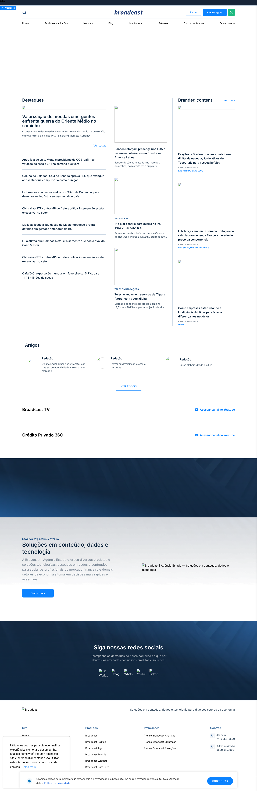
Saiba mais (38, 593)
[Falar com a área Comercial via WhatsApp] (231, 12)
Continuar (220, 780)
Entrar (193, 12)
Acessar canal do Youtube (217, 409)
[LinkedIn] (153, 673)
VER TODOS (129, 386)
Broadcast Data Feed (97, 766)
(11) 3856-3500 (225, 738)
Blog (110, 23)
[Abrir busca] (57, 12)
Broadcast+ (92, 735)
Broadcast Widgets (96, 760)
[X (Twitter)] (103, 673)
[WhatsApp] (128, 673)
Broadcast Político (95, 741)
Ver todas (100, 145)
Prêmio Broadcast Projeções (160, 748)
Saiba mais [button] (29, 766)
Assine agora (214, 12)
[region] (128, 780)
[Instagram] (116, 673)
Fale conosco (227, 23)
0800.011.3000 (225, 749)
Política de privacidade (57, 783)
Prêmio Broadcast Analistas (159, 735)
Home (25, 23)
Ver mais (229, 100)
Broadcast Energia (95, 754)
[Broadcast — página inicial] (30, 709)
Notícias (88, 23)
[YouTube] (141, 673)
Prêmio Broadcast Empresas (160, 741)
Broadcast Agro (94, 748)
